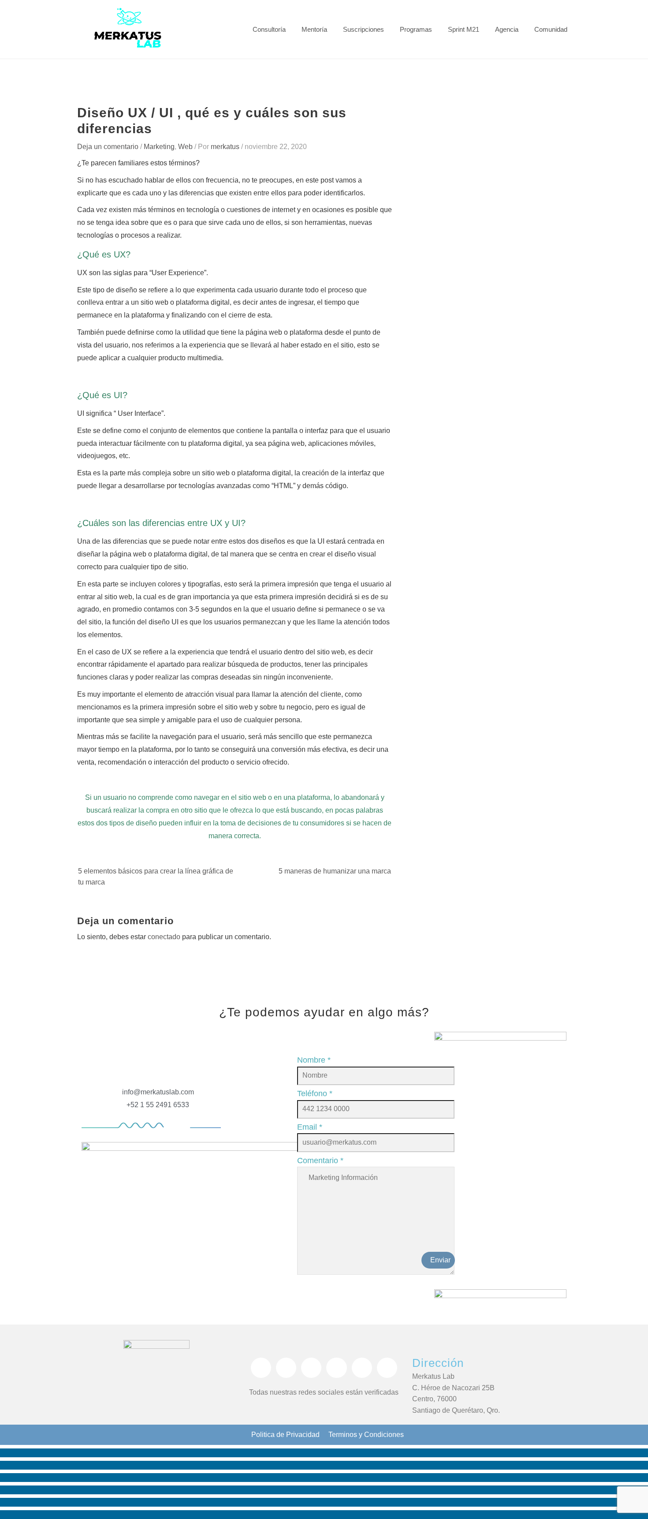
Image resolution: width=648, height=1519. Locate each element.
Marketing (159, 146)
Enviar (440, 1260)
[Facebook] (261, 1368)
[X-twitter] (362, 1368)
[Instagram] (286, 1368)
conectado (164, 937)
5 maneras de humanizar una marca (335, 871)
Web (185, 146)
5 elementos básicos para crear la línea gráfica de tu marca (155, 876)
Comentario (320, 1160)
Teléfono (314, 1093)
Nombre (314, 1060)
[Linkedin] (387, 1368)
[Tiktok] (336, 1368)
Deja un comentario (107, 146)
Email (309, 1127)
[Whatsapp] (311, 1368)
